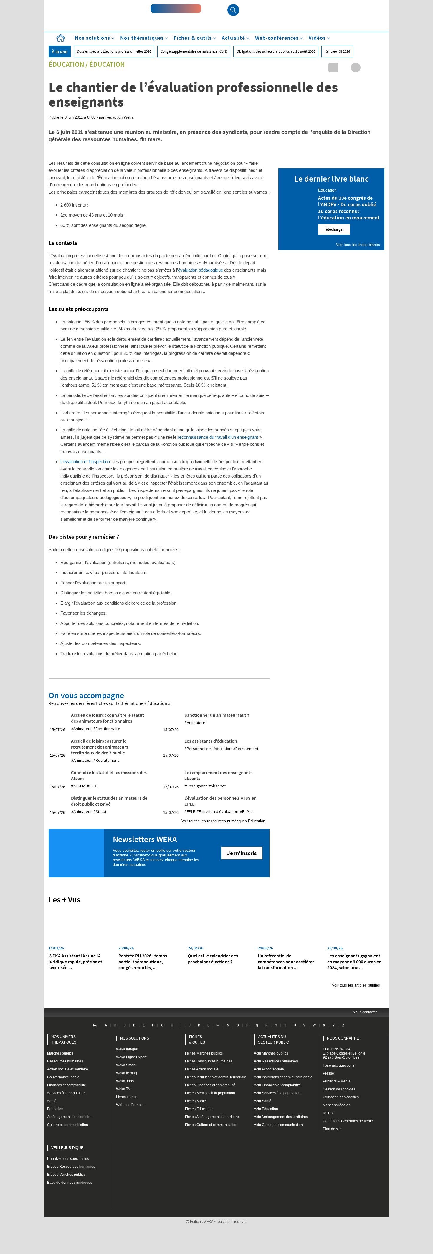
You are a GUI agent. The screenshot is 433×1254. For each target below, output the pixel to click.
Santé (52, 1101)
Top (94, 1025)
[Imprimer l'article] (378, 67)
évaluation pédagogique (200, 269)
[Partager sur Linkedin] (333, 67)
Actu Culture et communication (278, 1125)
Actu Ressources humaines (276, 1061)
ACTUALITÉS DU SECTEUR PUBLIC (273, 1040)
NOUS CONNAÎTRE (343, 1038)
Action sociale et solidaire (67, 1069)
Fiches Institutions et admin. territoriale (215, 1077)
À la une (59, 51)
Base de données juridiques (69, 1182)
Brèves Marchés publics (66, 1174)
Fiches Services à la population (210, 1093)
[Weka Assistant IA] (176, 8)
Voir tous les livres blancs (358, 244)
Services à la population (66, 1093)
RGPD (328, 1113)
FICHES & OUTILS (197, 1040)
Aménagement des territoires (70, 1117)
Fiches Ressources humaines (208, 1061)
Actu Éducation (266, 1109)
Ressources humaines (65, 1061)
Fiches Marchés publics (204, 1053)
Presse (328, 1073)
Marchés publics (60, 1053)
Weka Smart (125, 1065)
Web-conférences (130, 1105)
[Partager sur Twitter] (344, 67)
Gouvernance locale (63, 1077)
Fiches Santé (195, 1101)
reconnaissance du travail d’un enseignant (218, 437)
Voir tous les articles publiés (356, 985)
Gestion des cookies (339, 1089)
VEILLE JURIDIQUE (67, 1148)
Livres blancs (126, 1097)
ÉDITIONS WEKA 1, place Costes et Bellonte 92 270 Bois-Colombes (344, 1053)
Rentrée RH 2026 (337, 51)
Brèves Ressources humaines (71, 1167)
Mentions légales (336, 1105)
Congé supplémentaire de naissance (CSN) (194, 51)
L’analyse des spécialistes (68, 1159)
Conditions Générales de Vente (348, 1121)
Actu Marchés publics (271, 1053)
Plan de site (332, 1129)
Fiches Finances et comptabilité (210, 1085)
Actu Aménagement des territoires (281, 1117)
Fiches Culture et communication (211, 1125)
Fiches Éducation (199, 1109)
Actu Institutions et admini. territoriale (283, 1077)
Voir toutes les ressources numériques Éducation (223, 821)
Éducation (66, 64)
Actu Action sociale (269, 1069)
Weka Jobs (125, 1081)
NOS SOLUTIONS (134, 1038)
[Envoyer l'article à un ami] (367, 67)
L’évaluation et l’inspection (85, 461)
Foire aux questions (338, 1065)
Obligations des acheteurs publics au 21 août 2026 (276, 51)
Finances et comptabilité (66, 1085)
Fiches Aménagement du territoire (212, 1117)
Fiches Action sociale (202, 1069)
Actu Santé (262, 1101)
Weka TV (123, 1089)
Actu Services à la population (277, 1093)
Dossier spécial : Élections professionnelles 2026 (114, 51)
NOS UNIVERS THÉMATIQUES (63, 1040)
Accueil (60, 38)
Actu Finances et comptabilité (277, 1085)
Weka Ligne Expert (131, 1057)
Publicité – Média (337, 1081)
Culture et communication (67, 1125)
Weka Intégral (127, 1049)
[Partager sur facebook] (356, 67)
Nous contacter (365, 1012)
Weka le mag (126, 1073)
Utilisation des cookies (341, 1097)
